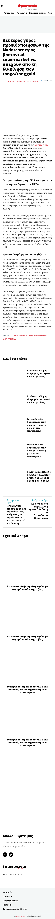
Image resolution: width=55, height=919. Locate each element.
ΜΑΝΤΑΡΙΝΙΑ (9, 339)
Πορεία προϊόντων (16, 81)
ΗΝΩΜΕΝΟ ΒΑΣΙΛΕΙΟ (36, 335)
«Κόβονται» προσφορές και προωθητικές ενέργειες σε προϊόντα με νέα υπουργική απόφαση (16, 514)
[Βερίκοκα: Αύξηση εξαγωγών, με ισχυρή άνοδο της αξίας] (14, 374)
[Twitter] (11, 87)
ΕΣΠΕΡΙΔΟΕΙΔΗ (18, 335)
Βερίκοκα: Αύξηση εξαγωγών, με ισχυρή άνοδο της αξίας (38, 373)
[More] (18, 87)
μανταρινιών (41, 145)
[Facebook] (5, 87)
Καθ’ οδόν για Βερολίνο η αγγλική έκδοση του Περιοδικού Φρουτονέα (38, 511)
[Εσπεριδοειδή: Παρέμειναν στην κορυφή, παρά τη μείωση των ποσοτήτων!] (14, 425)
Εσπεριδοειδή (33, 81)
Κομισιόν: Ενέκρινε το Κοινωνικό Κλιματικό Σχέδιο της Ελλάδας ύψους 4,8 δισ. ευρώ (39, 476)
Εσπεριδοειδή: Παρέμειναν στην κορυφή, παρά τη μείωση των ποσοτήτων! (36, 425)
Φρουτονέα (20, 916)
